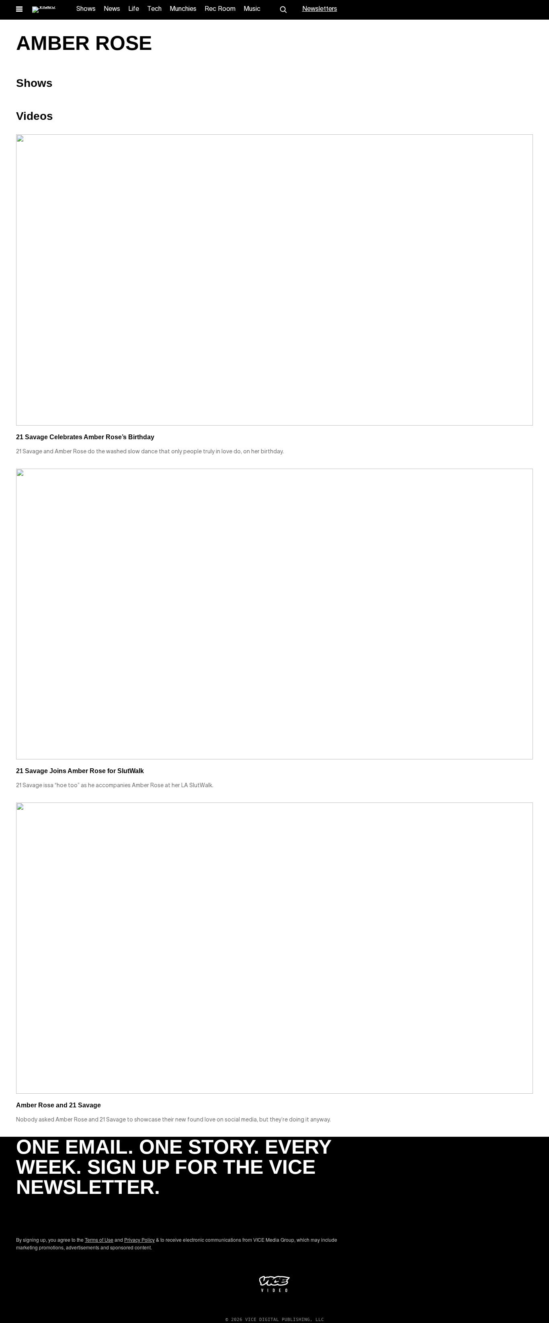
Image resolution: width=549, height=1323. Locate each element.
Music (252, 9)
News (112, 9)
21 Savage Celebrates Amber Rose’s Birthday (85, 437)
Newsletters (319, 9)
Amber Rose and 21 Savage (58, 1105)
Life (133, 9)
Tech (154, 9)
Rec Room (220, 9)
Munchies (183, 9)
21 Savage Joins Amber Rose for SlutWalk (80, 770)
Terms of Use (99, 1239)
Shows (86, 9)
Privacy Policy (139, 1239)
